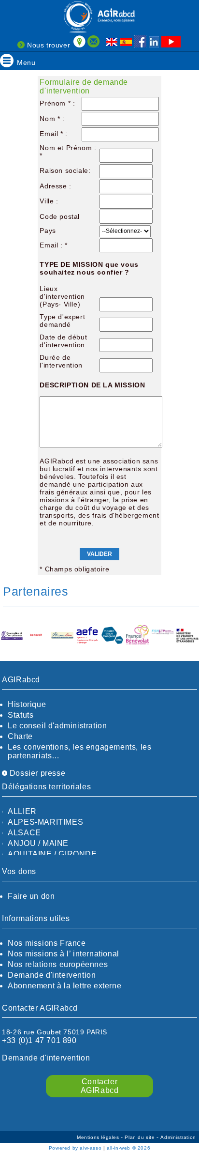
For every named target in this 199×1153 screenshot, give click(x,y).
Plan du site (140, 1137)
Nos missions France (46, 943)
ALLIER (22, 811)
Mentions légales (99, 1137)
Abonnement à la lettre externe (64, 986)
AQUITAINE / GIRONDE (52, 854)
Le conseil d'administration (57, 726)
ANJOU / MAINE (38, 843)
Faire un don (31, 896)
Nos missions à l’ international (63, 954)
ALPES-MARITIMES (45, 822)
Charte (20, 736)
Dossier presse (36, 773)
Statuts (20, 715)
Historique (27, 704)
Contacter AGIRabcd (100, 1085)
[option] (25, 636)
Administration (178, 1137)
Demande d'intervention (52, 975)
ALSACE (24, 833)
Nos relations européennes (58, 964)
